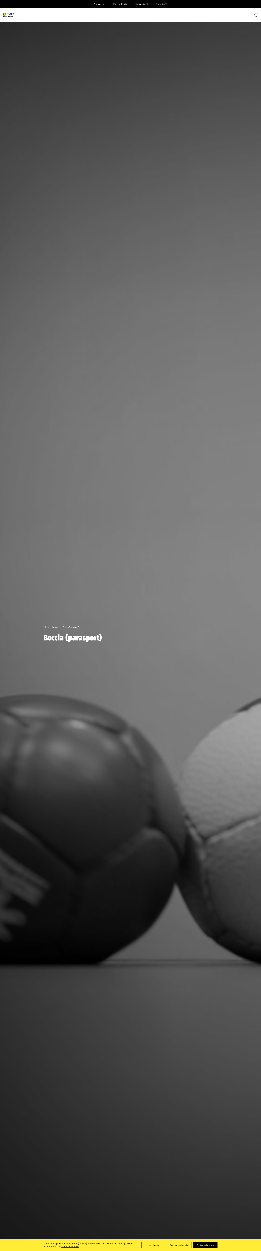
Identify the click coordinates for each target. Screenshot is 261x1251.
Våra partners (75, 14)
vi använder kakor (70, 1246)
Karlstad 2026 (120, 4)
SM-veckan (99, 4)
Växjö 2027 (161, 4)
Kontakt (220, 14)
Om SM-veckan (44, 14)
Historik (137, 14)
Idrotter (161, 14)
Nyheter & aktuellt (107, 14)
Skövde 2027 (141, 4)
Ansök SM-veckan (191, 14)
